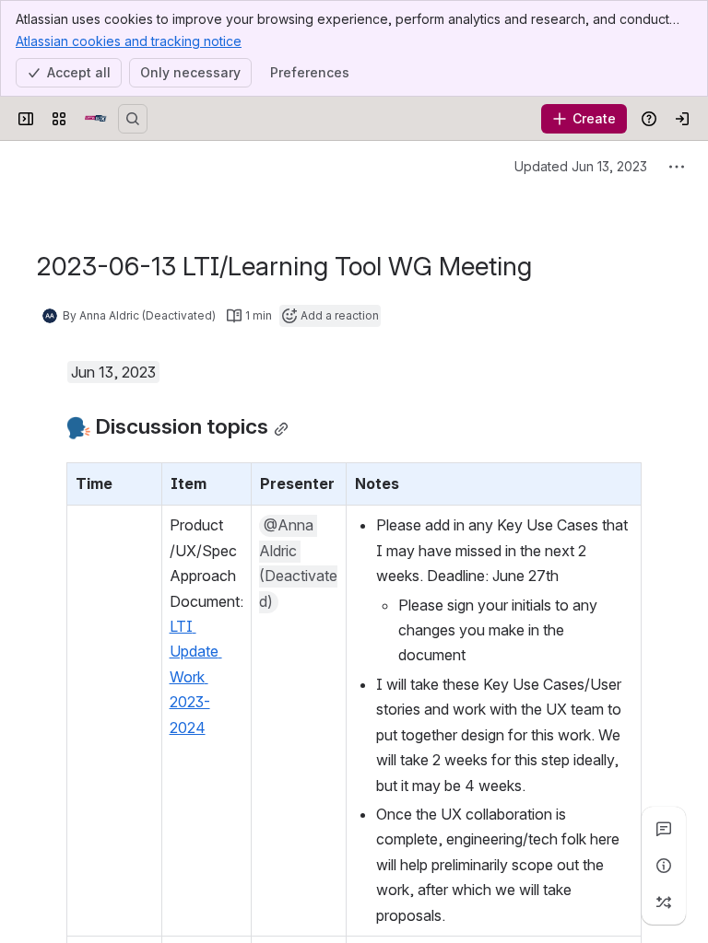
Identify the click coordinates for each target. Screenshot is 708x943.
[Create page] (663, 902)
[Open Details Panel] (663, 865)
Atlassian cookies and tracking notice (129, 41)
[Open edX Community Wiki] (96, 119)
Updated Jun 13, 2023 (580, 166)
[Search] (133, 119)
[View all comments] (663, 829)
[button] (143, 482)
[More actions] (676, 166)
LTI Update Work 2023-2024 (196, 677)
